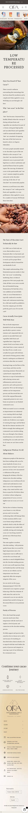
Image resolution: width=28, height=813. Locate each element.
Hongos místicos (8, 690)
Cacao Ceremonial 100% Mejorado (20, 681)
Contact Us (10, 776)
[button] (3, 7)
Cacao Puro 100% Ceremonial (8, 681)
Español (13, 800)
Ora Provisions (20, 690)
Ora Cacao (10, 805)
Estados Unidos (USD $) (13, 791)
